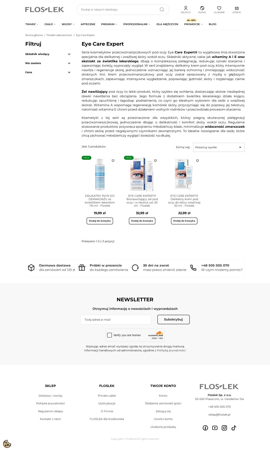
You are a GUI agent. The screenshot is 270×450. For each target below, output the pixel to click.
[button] (202, 9)
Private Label (107, 395)
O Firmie (107, 411)
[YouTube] (215, 428)
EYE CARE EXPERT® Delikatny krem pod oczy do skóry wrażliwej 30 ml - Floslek (184, 200)
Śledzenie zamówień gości (163, 403)
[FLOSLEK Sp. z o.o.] (45, 9)
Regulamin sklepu (50, 411)
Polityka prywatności (50, 403)
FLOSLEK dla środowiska (107, 419)
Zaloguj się (163, 411)
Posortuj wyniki (219, 147)
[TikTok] (234, 428)
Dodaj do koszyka (100, 220)
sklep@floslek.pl (219, 414)
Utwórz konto (163, 419)
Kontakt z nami (50, 419)
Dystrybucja (106, 403)
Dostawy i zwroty (50, 395)
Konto (163, 395)
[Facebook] (205, 428)
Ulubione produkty (163, 427)
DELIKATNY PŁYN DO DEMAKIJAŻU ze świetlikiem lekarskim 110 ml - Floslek (100, 200)
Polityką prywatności (171, 350)
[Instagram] (224, 428)
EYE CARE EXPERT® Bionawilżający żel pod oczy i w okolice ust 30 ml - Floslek (142, 200)
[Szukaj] (162, 9)
